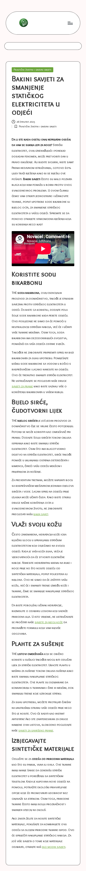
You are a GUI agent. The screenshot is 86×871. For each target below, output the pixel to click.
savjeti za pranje (22, 386)
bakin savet (40, 514)
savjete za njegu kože (49, 622)
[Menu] (70, 23)
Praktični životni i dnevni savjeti (32, 69)
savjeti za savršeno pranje (35, 730)
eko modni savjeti (53, 847)
